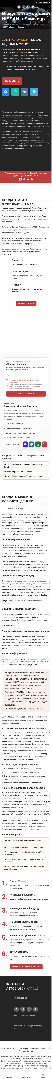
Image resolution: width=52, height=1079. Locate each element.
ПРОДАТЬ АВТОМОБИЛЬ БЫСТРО (25, 993)
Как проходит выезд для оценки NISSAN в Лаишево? (23, 886)
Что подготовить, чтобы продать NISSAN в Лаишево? (24, 879)
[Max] (25, 444)
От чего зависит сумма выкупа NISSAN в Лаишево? (23, 868)
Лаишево (22, 24)
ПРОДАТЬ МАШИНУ (26, 303)
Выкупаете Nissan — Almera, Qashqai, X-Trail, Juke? (24, 471)
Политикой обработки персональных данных (25, 380)
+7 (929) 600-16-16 (43, 2)
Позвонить (12, 81)
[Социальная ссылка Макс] (19, 7)
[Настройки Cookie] (45, 1066)
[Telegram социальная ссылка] (33, 7)
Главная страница (9, 24)
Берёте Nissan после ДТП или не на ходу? (24, 482)
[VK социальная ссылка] (28, 7)
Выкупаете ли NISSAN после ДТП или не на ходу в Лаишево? (24, 894)
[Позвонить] (44, 444)
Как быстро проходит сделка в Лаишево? (24, 874)
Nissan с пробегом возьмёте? (18, 477)
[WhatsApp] (38, 444)
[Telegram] (31, 444)
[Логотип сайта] (7, 2)
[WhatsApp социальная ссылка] (24, 7)
